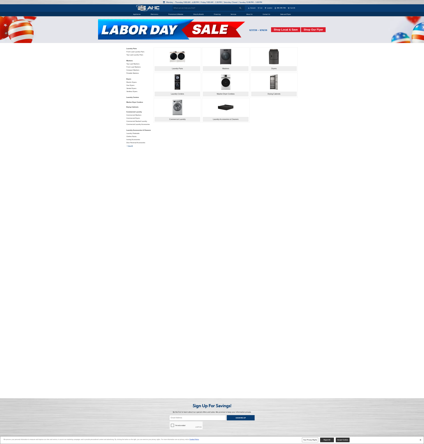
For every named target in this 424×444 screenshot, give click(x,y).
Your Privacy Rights (310, 440)
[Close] (420, 439)
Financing (217, 14)
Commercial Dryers (133, 118)
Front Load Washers (133, 67)
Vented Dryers (131, 88)
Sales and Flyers (285, 14)
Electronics (154, 14)
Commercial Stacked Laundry (136, 121)
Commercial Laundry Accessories (138, 124)
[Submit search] (240, 8)
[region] (212, 440)
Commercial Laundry (134, 112)
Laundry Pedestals (132, 133)
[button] (248, 8)
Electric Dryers (131, 82)
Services (233, 14)
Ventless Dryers (131, 91)
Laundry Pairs (131, 48)
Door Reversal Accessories (135, 142)
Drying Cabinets (132, 107)
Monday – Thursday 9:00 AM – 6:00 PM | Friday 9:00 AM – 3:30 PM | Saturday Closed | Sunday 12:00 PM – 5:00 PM (214, 2)
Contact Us (266, 14)
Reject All (327, 440)
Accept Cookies (342, 440)
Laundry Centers (132, 97)
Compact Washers (132, 70)
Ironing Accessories (133, 139)
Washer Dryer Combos (134, 102)
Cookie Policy (194, 439)
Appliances (137, 14)
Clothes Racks (131, 136)
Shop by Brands (198, 14)
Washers (129, 61)
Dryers (128, 79)
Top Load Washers (132, 64)
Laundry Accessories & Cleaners (138, 130)
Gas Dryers (130, 85)
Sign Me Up (241, 418)
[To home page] (147, 8)
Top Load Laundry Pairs (134, 55)
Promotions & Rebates (175, 14)
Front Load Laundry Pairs (135, 52)
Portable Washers (132, 73)
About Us (249, 14)
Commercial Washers (133, 115)
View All (130, 146)
